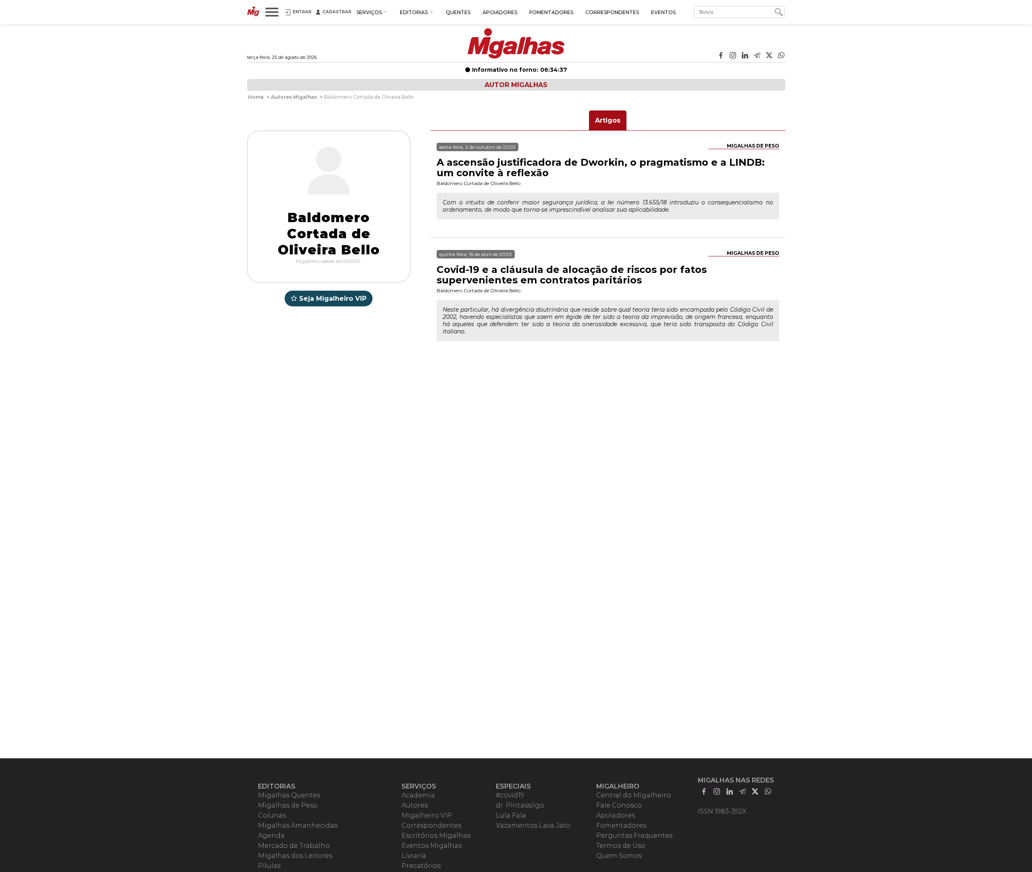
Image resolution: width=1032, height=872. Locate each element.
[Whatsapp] (781, 56)
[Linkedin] (745, 56)
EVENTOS (663, 12)
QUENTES (458, 12)
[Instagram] (733, 56)
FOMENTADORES (551, 12)
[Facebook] (721, 56)
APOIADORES (500, 12)
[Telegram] (757, 56)
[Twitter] (769, 56)
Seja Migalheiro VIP (332, 298)
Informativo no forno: (519, 70)
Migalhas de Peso (753, 146)
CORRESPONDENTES (612, 12)
